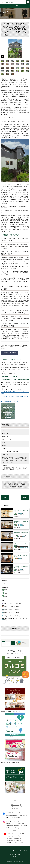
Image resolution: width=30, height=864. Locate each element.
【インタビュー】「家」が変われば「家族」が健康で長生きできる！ (15, 397)
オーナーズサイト (7, 851)
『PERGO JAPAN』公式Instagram (13, 830)
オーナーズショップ (20, 851)
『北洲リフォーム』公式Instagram (13, 827)
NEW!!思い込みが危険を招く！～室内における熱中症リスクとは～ (15, 393)
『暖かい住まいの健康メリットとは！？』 (10, 401)
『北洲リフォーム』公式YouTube (14, 838)
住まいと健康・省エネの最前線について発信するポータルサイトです (14, 737)
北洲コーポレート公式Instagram (13, 821)
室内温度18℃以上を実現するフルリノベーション (10, 711)
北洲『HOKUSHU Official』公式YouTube (15, 833)
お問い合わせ (15, 857)
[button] (28, 2)
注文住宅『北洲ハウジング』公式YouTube (16, 836)
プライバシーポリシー (15, 854)
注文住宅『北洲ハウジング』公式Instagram (15, 823)
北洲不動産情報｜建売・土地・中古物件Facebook (16, 815)
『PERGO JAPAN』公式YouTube (14, 840)
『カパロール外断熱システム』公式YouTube (16, 842)
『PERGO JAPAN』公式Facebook (13, 817)
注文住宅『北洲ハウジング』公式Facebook (15, 813)
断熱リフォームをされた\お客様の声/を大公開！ (10, 762)
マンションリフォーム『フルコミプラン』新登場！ (10, 686)
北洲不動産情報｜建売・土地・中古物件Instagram (16, 825)
